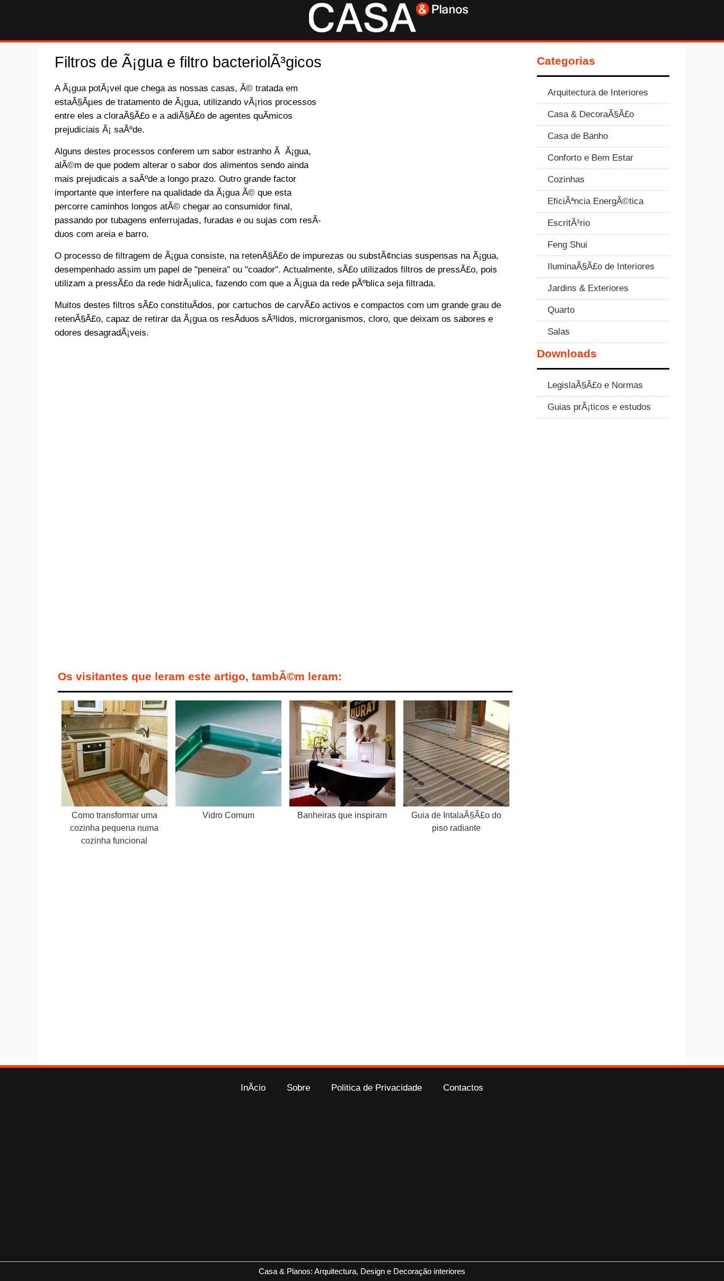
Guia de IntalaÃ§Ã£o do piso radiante (456, 821)
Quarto (561, 309)
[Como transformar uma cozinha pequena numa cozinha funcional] (114, 755)
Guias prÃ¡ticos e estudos (599, 406)
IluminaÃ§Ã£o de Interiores (601, 266)
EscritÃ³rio (569, 222)
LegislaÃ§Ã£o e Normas (595, 385)
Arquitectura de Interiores (598, 92)
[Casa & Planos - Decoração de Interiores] (388, 29)
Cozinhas (566, 179)
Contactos (463, 1087)
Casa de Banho (578, 135)
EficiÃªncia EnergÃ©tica (595, 201)
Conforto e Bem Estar (590, 157)
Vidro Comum (228, 815)
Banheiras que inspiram (342, 815)
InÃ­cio (253, 1087)
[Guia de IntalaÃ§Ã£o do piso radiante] (456, 755)
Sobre (298, 1087)
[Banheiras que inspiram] (342, 755)
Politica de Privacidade (376, 1087)
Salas (559, 331)
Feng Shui (567, 244)
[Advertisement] (427, 159)
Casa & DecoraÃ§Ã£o (591, 114)
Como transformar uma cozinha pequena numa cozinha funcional (114, 828)
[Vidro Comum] (228, 755)
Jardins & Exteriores (588, 288)
